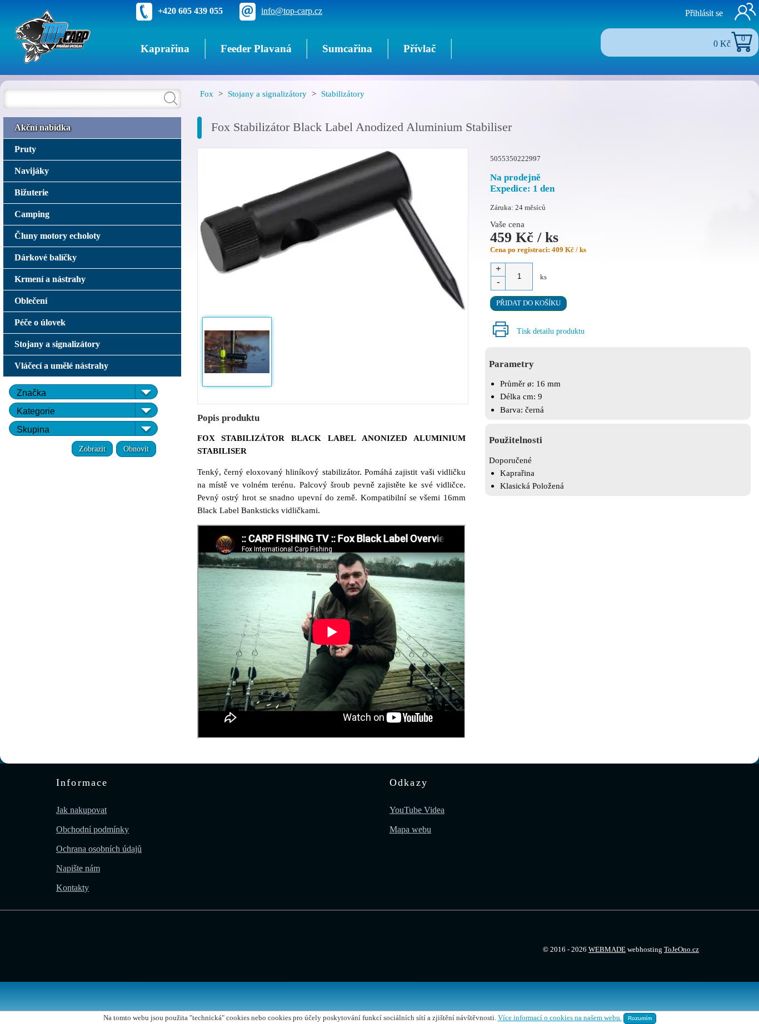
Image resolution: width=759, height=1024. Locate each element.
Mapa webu (410, 829)
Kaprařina (165, 48)
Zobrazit (92, 448)
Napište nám (78, 868)
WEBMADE (607, 949)
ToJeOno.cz (681, 949)
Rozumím (640, 1018)
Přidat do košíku (528, 303)
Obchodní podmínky (92, 829)
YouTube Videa (417, 810)
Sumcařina (347, 48)
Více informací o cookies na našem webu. (560, 1018)
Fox (206, 93)
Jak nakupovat (81, 810)
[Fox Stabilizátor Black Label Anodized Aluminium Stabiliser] (332, 231)
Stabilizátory (342, 93)
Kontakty (72, 887)
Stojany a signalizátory (267, 93)
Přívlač (419, 48)
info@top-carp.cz (291, 11)
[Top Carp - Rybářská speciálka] (52, 36)
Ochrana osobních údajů (99, 849)
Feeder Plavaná (256, 48)
